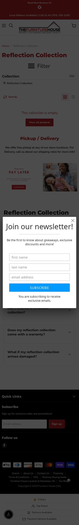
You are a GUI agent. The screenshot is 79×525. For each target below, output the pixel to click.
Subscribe (39, 287)
